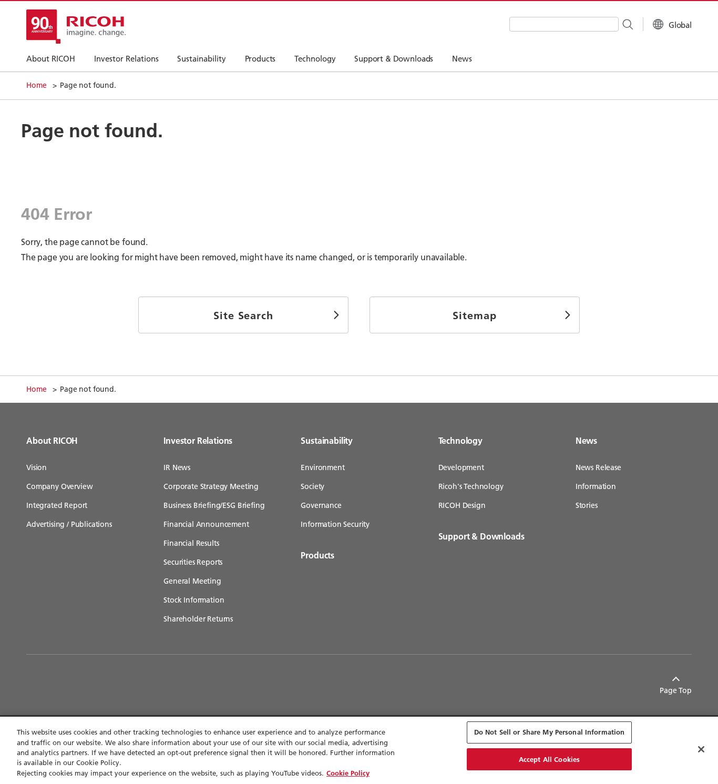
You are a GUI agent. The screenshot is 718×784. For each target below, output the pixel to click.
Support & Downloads (481, 536)
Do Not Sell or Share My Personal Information (549, 732)
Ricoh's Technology (471, 486)
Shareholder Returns (198, 619)
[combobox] (564, 24)
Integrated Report (56, 505)
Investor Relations (197, 440)
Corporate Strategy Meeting (211, 486)
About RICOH (52, 440)
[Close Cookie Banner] (701, 749)
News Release (598, 467)
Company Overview (59, 486)
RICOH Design (462, 505)
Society (312, 486)
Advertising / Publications (69, 524)
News (586, 440)
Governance (321, 505)
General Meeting (192, 581)
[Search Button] (627, 23)
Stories (587, 505)
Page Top (676, 690)
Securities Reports (192, 562)
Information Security (335, 524)
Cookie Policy (348, 773)
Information (596, 486)
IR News (176, 467)
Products (317, 555)
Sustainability (327, 440)
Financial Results (191, 543)
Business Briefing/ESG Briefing (213, 505)
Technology (460, 440)
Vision (36, 467)
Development (461, 467)
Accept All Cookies (549, 759)
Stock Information (193, 600)
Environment (322, 467)
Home (36, 85)
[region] (359, 750)
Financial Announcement (206, 524)
